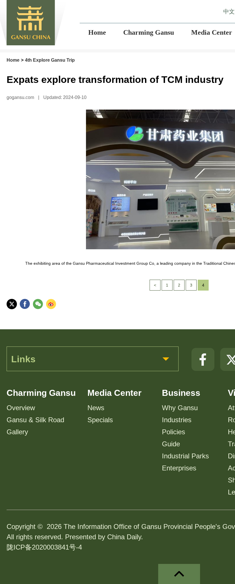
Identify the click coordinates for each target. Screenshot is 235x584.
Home (13, 60)
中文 (229, 11)
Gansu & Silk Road (35, 420)
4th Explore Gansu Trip (50, 60)
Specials (100, 420)
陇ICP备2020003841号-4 (44, 547)
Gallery (17, 432)
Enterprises (179, 468)
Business (181, 393)
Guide (171, 444)
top (179, 574)
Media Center (114, 393)
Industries (176, 420)
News (95, 408)
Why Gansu (180, 408)
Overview (21, 408)
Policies (173, 432)
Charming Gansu (41, 393)
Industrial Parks (185, 456)
